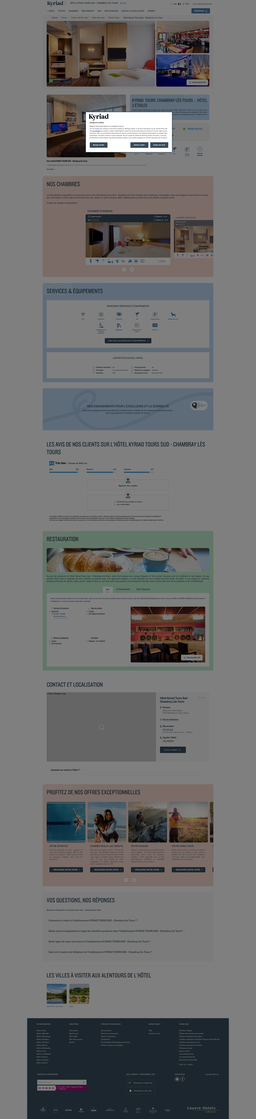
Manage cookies (98, 145)
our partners (96, 131)
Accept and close (159, 145)
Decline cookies (139, 145)
